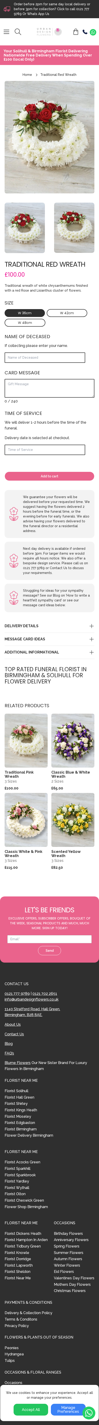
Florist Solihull (16, 1091)
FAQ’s (9, 1053)
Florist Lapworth (19, 1265)
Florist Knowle (17, 1253)
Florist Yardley (17, 1181)
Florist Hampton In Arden (26, 1240)
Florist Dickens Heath (23, 1233)
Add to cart (49, 476)
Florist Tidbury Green (23, 1246)
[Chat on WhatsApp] (93, 32)
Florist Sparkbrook (20, 1175)
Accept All (31, 1409)
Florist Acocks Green (22, 1162)
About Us (13, 1024)
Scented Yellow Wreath (66, 853)
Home (27, 75)
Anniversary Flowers (71, 1240)
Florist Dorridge (18, 1259)
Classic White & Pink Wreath (23, 853)
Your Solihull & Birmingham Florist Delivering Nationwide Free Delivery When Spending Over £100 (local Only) (48, 55)
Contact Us (14, 1034)
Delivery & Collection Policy (28, 1313)
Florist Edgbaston (20, 1122)
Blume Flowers (18, 1063)
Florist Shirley (16, 1103)
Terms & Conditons (21, 1319)
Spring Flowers (66, 1246)
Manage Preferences (68, 1409)
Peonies (12, 1348)
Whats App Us (38, 14)
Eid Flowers (64, 1271)
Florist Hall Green (19, 1097)
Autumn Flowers (68, 1259)
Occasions (13, 1383)
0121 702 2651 (44, 993)
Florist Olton (15, 1194)
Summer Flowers (68, 1253)
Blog (9, 1043)
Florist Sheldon (17, 1271)
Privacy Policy (17, 1326)
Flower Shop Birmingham (26, 1207)
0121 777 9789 (17, 993)
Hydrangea (14, 1354)
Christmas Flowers (70, 1291)
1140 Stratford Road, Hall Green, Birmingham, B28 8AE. (32, 1012)
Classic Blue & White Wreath (70, 774)
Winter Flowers (67, 1265)
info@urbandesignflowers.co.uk (31, 999)
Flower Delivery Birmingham (29, 1135)
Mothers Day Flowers (72, 1284)
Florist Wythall (17, 1188)
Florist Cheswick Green (24, 1200)
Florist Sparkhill (17, 1168)
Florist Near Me (18, 1278)
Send (50, 950)
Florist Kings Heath (21, 1110)
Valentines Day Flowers (74, 1278)
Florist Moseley (18, 1116)
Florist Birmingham (21, 1129)
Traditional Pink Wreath (19, 774)
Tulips (10, 1360)
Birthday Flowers (68, 1233)
